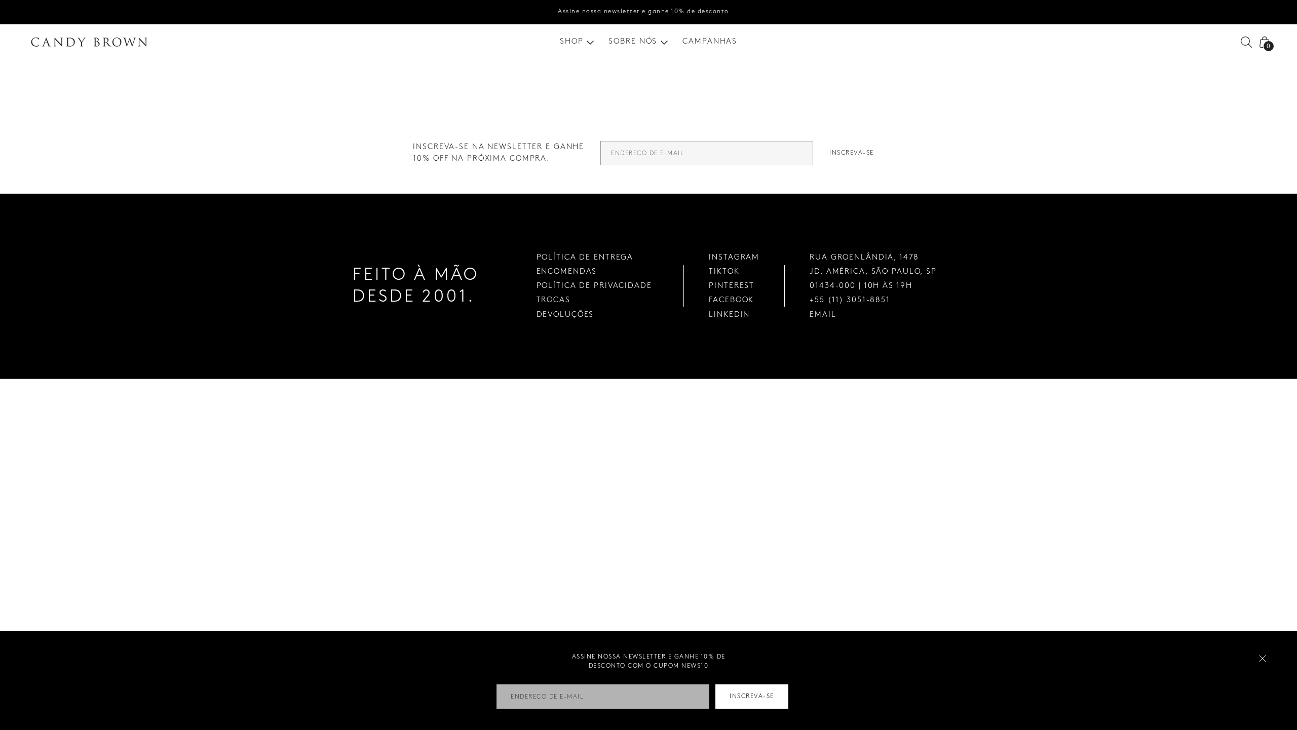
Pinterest (731, 285)
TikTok (724, 271)
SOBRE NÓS (632, 41)
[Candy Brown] (89, 42)
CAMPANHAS (709, 41)
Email (823, 314)
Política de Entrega (585, 257)
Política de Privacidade (594, 285)
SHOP (572, 41)
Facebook (731, 300)
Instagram (734, 257)
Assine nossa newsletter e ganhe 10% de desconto (643, 11)
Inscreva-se (851, 153)
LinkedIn (729, 314)
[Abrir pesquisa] (1246, 42)
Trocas (553, 300)
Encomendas (567, 271)
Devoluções (565, 314)
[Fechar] (1262, 658)
